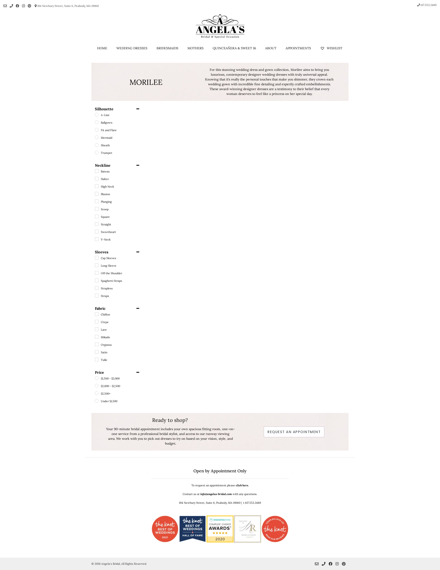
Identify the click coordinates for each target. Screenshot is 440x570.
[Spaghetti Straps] (97, 280)
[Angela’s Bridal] (220, 26)
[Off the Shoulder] (97, 273)
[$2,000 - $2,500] (97, 385)
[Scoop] (97, 209)
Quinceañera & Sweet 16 (234, 48)
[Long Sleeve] (97, 265)
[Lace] (97, 329)
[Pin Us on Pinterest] (29, 6)
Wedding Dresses (131, 48)
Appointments (298, 48)
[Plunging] (97, 201)
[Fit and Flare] (97, 130)
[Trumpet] (97, 152)
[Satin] (97, 352)
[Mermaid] (97, 137)
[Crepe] (97, 322)
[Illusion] (97, 194)
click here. (242, 485)
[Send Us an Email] (5, 6)
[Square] (97, 216)
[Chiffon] (97, 314)
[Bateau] (97, 171)
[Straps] (97, 295)
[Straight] (97, 224)
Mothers (195, 48)
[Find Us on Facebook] (17, 6)
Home (102, 48)
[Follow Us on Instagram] (23, 6)
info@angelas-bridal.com (216, 494)
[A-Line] (97, 114)
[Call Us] (11, 6)
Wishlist (334, 48)
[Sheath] (97, 145)
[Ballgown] (97, 122)
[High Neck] (97, 186)
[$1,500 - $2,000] (97, 378)
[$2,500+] (97, 393)
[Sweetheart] (97, 231)
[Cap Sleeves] (97, 258)
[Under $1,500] (97, 401)
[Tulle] (97, 359)
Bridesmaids (167, 48)
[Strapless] (97, 288)
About (270, 48)
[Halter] (97, 178)
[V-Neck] (97, 239)
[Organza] (97, 344)
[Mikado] (97, 337)
